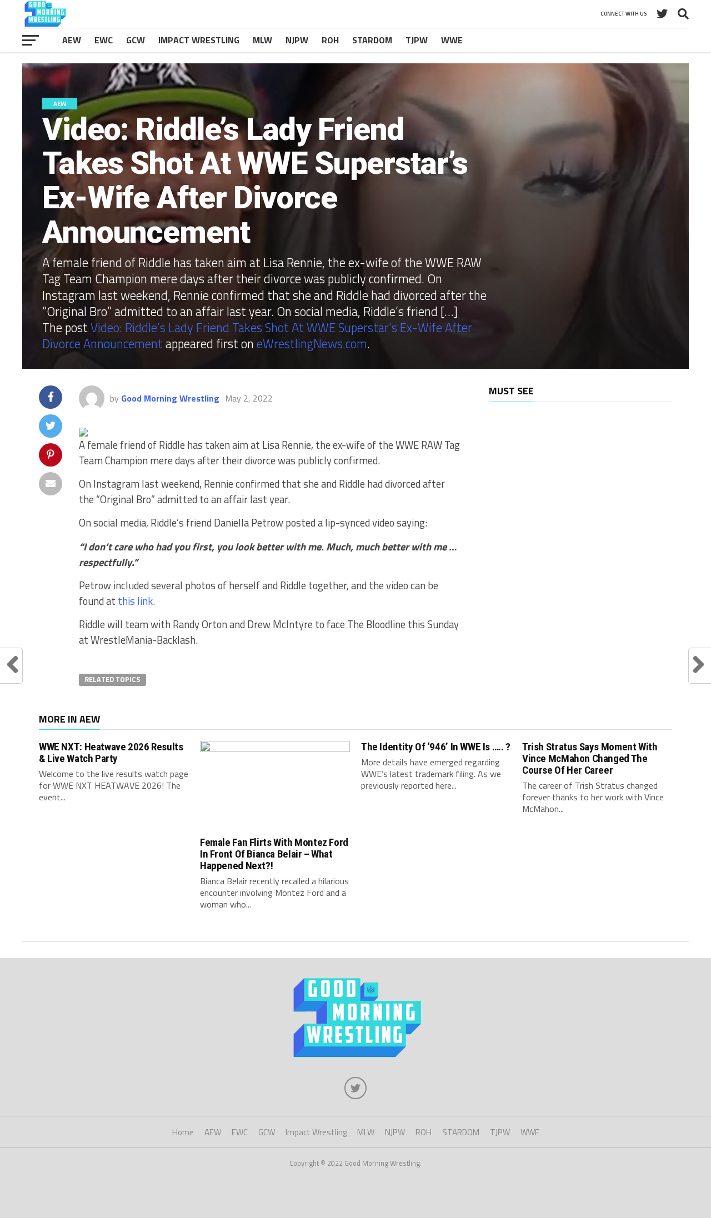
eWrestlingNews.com (312, 343)
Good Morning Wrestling (170, 398)
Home (183, 1132)
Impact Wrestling (198, 40)
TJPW (416, 40)
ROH (330, 40)
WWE (452, 40)
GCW (135, 40)
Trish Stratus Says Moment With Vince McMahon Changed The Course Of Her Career (589, 758)
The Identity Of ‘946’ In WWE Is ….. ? (435, 746)
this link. (136, 601)
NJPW (297, 40)
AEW (71, 40)
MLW (262, 40)
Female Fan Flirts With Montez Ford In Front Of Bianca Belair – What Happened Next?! (274, 854)
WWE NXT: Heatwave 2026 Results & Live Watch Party (111, 752)
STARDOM (372, 40)
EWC (103, 40)
